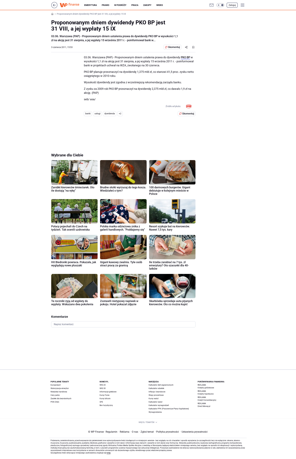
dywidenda (109, 113)
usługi (97, 113)
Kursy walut (153, 398)
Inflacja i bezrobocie (157, 392)
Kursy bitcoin (105, 398)
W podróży (120, 5)
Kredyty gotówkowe (206, 388)
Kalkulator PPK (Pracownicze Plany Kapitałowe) (169, 409)
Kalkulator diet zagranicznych (161, 385)
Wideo (159, 5)
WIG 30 (103, 388)
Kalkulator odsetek (156, 388)
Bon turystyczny (106, 405)
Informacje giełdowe (108, 392)
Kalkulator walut (155, 402)
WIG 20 (103, 385)
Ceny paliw (55, 395)
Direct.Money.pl (204, 406)
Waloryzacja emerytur (60, 388)
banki (87, 113)
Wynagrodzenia (155, 412)
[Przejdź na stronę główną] (54, 7)
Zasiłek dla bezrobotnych (61, 398)
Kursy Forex (104, 395)
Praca (134, 5)
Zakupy (147, 5)
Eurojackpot (56, 385)
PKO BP (185, 57)
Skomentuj (174, 47)
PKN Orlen (55, 402)
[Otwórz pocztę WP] (211, 5)
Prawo (105, 5)
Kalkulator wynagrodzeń (159, 405)
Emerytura (90, 5)
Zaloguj (232, 5)
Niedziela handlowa (59, 392)
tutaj (108, 453)
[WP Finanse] (72, 5)
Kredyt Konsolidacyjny (207, 400)
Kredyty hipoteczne (206, 394)
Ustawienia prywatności (194, 431)
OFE (101, 402)
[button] (220, 5)
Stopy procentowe (156, 395)
